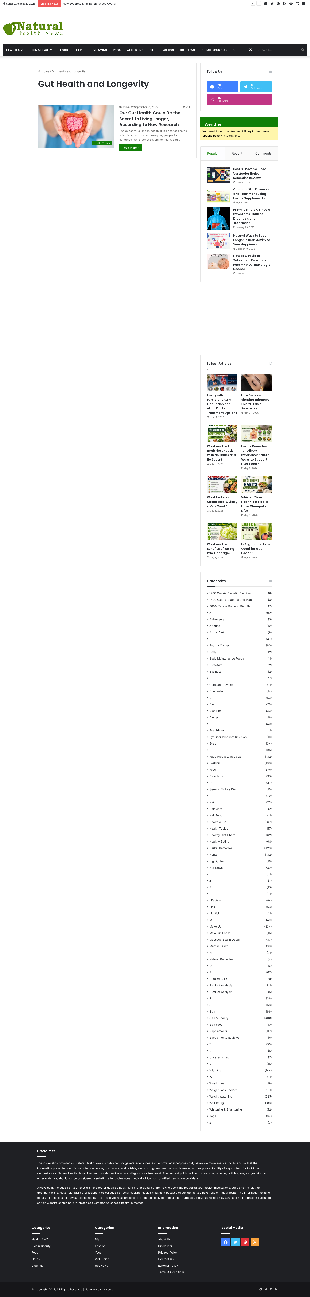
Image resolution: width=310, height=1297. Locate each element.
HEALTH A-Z (14, 50)
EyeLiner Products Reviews (228, 737)
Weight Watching (220, 1096)
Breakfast (215, 665)
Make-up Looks (219, 933)
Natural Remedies (221, 959)
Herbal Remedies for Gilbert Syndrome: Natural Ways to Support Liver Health (255, 455)
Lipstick (214, 913)
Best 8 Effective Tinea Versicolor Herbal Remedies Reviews (249, 173)
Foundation (216, 776)
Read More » (131, 147)
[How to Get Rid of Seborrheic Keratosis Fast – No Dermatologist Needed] (218, 261)
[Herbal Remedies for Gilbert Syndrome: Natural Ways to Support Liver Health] (256, 433)
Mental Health (218, 946)
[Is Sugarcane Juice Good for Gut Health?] (256, 531)
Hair (212, 802)
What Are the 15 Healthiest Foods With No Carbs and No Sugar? (221, 453)
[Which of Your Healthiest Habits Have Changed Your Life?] (256, 484)
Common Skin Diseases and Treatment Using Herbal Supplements (251, 193)
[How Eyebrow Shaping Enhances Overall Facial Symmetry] (256, 382)
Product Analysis (220, 985)
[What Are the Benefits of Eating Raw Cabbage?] (222, 531)
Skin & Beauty (41, 50)
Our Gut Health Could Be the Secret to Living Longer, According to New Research (150, 119)
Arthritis (214, 626)
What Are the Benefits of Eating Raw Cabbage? (220, 548)
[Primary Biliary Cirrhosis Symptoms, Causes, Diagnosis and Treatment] (218, 218)
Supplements (218, 1031)
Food (64, 50)
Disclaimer (165, 1246)
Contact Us (166, 1259)
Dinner (213, 717)
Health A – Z (217, 822)
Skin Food (215, 1024)
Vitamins (100, 50)
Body (212, 652)
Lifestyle (215, 900)
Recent (237, 153)
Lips (212, 907)
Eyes (212, 743)
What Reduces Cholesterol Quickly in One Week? (222, 501)
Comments (263, 153)
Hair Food (215, 815)
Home (45, 71)
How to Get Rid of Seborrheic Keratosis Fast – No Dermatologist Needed (252, 262)
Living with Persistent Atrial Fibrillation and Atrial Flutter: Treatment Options (222, 404)
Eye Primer (216, 730)
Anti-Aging (216, 619)
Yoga (117, 50)
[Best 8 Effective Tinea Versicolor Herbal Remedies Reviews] (218, 175)
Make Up (215, 926)
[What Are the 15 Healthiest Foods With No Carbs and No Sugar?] (222, 433)
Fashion (168, 50)
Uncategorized (219, 1057)
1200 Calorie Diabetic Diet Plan (230, 593)
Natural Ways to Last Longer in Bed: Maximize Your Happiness (251, 239)
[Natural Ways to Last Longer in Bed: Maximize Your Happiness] (218, 241)
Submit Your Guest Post (219, 50)
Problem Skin (218, 978)
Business (215, 671)
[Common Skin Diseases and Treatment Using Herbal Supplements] (218, 195)
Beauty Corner (219, 645)
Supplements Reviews (224, 1037)
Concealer (216, 691)
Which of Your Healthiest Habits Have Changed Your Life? (256, 504)
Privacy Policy (168, 1252)
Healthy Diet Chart (222, 835)
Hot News (187, 50)
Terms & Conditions (171, 1272)
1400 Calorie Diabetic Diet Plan (230, 599)
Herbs (80, 50)
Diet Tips (215, 710)
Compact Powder (221, 684)
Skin (212, 1011)
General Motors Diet (223, 789)
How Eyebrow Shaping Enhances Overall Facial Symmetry (100, 3)
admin (126, 107)
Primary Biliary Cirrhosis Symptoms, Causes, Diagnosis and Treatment (251, 216)
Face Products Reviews (225, 756)
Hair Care (215, 809)
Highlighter (216, 861)
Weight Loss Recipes (223, 1090)
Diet (153, 50)
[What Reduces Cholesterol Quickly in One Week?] (222, 484)
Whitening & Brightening (225, 1109)
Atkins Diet (216, 632)
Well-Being (135, 50)
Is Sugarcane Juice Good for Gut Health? (255, 548)
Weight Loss (217, 1083)
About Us (164, 1239)
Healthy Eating (219, 841)
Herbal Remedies (220, 848)
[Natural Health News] (33, 25)
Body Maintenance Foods (226, 658)
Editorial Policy (168, 1265)
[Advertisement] (206, 21)
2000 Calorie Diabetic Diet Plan (230, 606)
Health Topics (218, 828)
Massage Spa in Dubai (224, 939)
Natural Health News (89, 1163)
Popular (213, 153)
